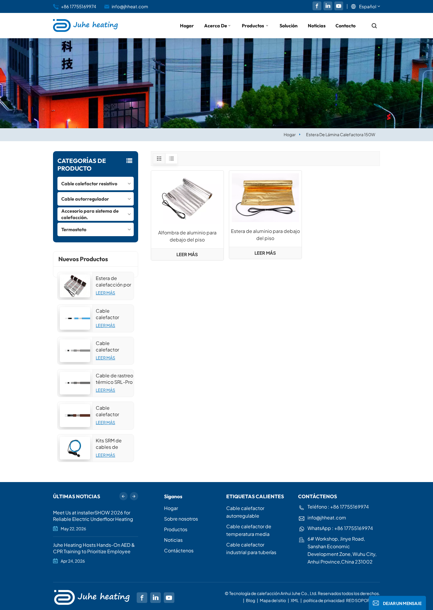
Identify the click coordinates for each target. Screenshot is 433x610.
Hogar (187, 26)
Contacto (346, 26)
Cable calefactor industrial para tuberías (251, 548)
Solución (289, 26)
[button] (134, 496)
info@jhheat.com (130, 6)
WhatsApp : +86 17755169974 (340, 528)
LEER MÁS (105, 292)
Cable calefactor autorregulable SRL (112, 346)
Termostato (73, 229)
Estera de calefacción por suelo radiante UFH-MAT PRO (113, 281)
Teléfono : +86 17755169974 (338, 507)
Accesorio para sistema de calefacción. (90, 214)
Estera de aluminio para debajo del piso (265, 234)
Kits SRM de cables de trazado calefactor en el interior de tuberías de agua (114, 443)
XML (295, 600)
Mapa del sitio (273, 600)
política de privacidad (323, 600)
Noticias (316, 26)
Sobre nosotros (181, 519)
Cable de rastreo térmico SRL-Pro (114, 378)
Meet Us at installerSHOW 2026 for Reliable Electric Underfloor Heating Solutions (93, 515)
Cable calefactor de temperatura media (248, 530)
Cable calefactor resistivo (89, 183)
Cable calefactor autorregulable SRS (112, 411)
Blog (250, 600)
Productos (253, 26)
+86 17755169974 (78, 6)
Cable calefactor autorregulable (245, 512)
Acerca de (215, 26)
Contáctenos (179, 550)
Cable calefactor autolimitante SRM (110, 314)
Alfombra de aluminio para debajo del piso (187, 236)
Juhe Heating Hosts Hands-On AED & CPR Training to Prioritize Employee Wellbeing (94, 548)
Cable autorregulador (85, 199)
